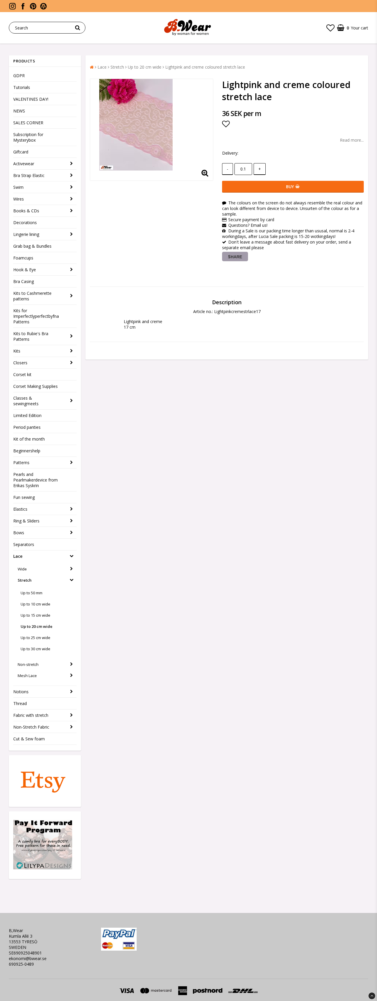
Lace (17, 556)
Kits (16, 351)
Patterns (21, 462)
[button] (330, 27)
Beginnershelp (26, 451)
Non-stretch (28, 664)
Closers (20, 362)
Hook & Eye (24, 269)
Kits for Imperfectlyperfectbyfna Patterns (36, 316)
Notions (21, 691)
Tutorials (21, 87)
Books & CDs (26, 211)
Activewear (23, 163)
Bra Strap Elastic (28, 175)
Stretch (25, 580)
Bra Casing (23, 281)
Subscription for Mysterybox (28, 137)
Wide (22, 569)
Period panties (27, 427)
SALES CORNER (28, 122)
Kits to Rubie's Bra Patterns (30, 336)
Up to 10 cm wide (35, 604)
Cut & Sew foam (29, 739)
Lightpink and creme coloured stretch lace (205, 67)
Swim (18, 187)
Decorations (25, 222)
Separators (23, 544)
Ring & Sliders (26, 521)
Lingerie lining (26, 234)
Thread (20, 703)
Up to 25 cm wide (35, 637)
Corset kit (22, 374)
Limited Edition (27, 415)
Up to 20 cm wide (36, 626)
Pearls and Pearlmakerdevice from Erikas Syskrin (35, 479)
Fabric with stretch (30, 715)
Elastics (20, 509)
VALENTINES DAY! (30, 99)
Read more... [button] (352, 140)
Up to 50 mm (31, 592)
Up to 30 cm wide (35, 648)
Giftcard (20, 152)
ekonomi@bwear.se (28, 958)
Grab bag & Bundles (32, 246)
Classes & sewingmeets (26, 400)
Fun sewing (24, 497)
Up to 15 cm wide (35, 615)
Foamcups (23, 258)
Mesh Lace (27, 675)
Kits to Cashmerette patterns (32, 296)
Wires (18, 199)
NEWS (19, 111)
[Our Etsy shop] (42, 795)
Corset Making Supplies (35, 386)
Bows (18, 532)
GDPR (19, 75)
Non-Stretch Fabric (31, 727)
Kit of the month (29, 439)
